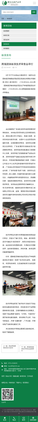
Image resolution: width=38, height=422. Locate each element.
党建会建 (16, 376)
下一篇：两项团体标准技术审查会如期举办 (27, 348)
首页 (3, 18)
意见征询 (6, 39)
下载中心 (19, 382)
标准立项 (6, 35)
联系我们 (26, 382)
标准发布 (6, 44)
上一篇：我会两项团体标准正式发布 (9, 347)
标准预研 (6, 31)
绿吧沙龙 (5, 382)
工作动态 (30, 376)
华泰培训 (12, 382)
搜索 (33, 12)
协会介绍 (9, 376)
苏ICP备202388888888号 (11, 411)
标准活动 (23, 376)
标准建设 (6, 48)
